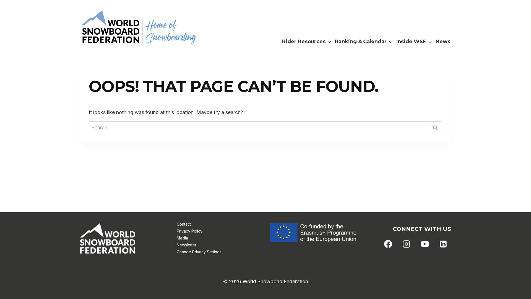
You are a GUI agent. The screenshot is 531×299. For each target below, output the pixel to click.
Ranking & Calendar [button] (361, 41)
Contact (184, 224)
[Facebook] (388, 244)
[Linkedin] (443, 244)
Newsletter (186, 245)
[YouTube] (425, 244)
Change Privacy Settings (199, 251)
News (443, 41)
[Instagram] (407, 244)
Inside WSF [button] (411, 41)
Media (182, 238)
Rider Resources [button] (304, 41)
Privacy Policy (189, 231)
